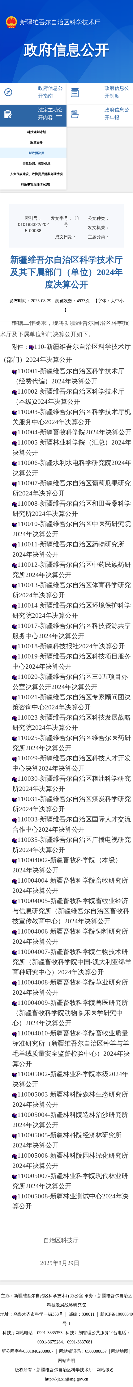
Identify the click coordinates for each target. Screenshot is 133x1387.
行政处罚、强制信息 (36, 163)
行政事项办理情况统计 (36, 184)
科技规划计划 (36, 132)
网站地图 (119, 1351)
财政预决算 (36, 153)
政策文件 (36, 142)
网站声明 (66, 1360)
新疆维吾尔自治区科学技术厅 (60, 22)
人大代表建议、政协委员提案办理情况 (36, 174)
